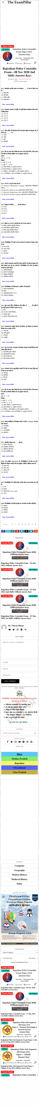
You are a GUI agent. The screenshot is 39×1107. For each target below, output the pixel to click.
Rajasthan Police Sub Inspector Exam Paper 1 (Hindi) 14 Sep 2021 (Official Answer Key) (17, 1067)
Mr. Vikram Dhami (22, 81)
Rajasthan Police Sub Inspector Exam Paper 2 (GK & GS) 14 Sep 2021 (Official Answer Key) (19, 1041)
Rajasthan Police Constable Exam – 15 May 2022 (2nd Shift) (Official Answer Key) (18, 590)
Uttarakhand (19, 767)
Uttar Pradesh (19, 772)
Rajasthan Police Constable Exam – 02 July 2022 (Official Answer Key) (18, 564)
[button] (35, 733)
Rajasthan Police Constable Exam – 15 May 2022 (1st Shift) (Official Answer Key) (18, 617)
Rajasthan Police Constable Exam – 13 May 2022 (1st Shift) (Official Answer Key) (18, 1015)
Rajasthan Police (25, 79)
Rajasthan (19, 763)
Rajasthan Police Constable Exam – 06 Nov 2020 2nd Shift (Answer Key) (18, 989)
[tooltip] (3, 531)
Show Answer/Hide (8, 104)
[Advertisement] (19, 22)
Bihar (19, 754)
